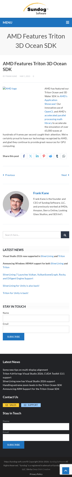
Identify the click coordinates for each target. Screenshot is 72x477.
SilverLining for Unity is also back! (21, 285)
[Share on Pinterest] (44, 156)
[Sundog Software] (36, 9)
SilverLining (47, 256)
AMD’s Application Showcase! (56, 100)
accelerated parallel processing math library (55, 119)
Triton (61, 256)
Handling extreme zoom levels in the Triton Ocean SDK (32, 385)
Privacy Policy (36, 474)
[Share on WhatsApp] (64, 156)
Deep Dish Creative (41, 469)
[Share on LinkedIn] (37, 156)
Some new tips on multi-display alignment (25, 369)
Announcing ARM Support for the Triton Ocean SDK (31, 388)
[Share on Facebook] (24, 156)
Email (5, 323)
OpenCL (49, 111)
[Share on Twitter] (30, 156)
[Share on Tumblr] (57, 156)
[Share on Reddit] (50, 156)
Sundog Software (57, 461)
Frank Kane (11, 76)
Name (6, 313)
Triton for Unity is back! (15, 292)
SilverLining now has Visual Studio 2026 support (29, 381)
